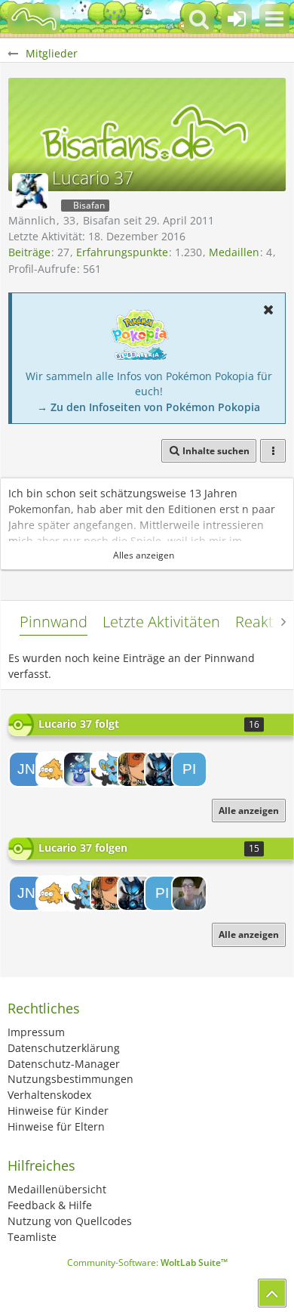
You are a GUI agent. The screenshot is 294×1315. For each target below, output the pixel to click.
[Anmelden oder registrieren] (237, 19)
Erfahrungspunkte (122, 252)
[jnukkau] (26, 769)
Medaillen (234, 252)
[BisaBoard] (34, 19)
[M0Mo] (53, 769)
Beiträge (29, 252)
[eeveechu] (81, 769)
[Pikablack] (189, 769)
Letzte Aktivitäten (161, 621)
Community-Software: (147, 1262)
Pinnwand (53, 621)
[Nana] (135, 769)
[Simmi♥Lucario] (162, 769)
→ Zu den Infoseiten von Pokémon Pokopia (148, 407)
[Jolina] (189, 893)
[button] (274, 19)
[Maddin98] (108, 769)
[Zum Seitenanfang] (272, 1293)
